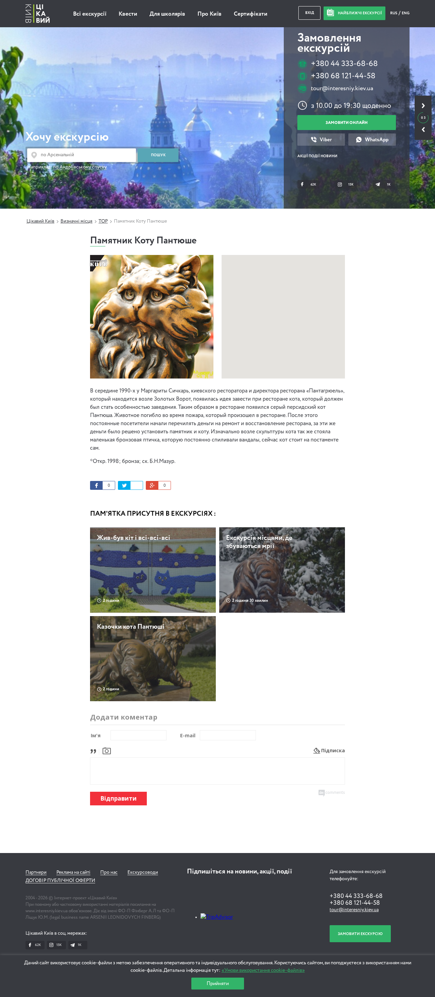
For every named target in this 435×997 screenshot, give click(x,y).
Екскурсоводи (142, 872)
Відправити (118, 798)
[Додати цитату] (95, 750)
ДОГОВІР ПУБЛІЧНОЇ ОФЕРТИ (60, 880)
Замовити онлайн (347, 123)
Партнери (36, 872)
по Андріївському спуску (80, 167)
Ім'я (96, 735)
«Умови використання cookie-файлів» (263, 970)
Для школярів (167, 14)
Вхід (309, 13)
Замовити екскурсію (360, 934)
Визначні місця (76, 221)
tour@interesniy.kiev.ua (342, 88)
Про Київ (209, 14)
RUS (394, 13)
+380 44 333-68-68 (344, 64)
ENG (406, 13)
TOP (103, 221)
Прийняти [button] (218, 983)
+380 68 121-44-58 (343, 76)
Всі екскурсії (89, 14)
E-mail (187, 735)
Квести (128, 14)
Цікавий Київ (40, 221)
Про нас (109, 872)
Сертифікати (250, 14)
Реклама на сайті (73, 872)
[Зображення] (106, 750)
